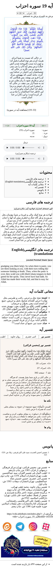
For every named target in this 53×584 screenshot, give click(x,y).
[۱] (13, 322)
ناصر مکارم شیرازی (16, 492)
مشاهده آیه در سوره (17, 110)
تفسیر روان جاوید (38, 487)
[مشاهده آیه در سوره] (26, 22)
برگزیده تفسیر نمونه (37, 492)
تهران (18, 467)
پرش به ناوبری (46, 16)
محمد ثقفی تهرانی (20, 487)
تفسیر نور (45, 336)
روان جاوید (15, 336)
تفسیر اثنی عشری (38, 478)
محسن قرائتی (29, 467)
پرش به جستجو (30, 16)
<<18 (44, 126)
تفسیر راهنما (41, 501)
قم (45, 503)
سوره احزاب (28, 130)
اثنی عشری (30, 336)
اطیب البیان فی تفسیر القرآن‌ (33, 473)
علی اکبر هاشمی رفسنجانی (20, 501)
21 (33, 133)
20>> (7, 126)
